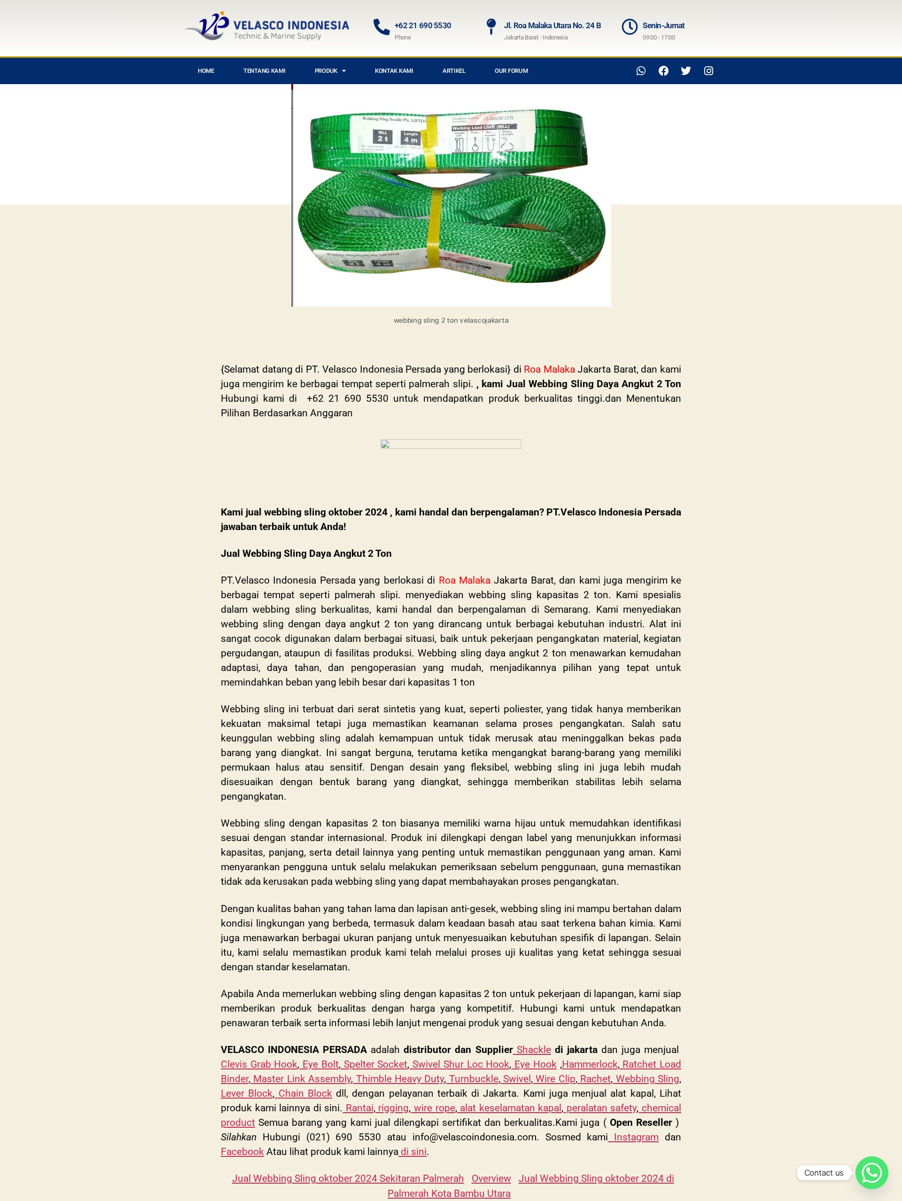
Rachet (594, 1078)
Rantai (357, 1108)
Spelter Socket (374, 1064)
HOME (206, 70)
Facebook (242, 1151)
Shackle (532, 1049)
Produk (326, 70)
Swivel (515, 1078)
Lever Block (246, 1093)
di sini (412, 1151)
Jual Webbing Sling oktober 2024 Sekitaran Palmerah (348, 1178)
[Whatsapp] (641, 71)
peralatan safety (600, 1108)
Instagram (633, 1137)
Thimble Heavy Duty (398, 1078)
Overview (491, 1178)
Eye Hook (533, 1064)
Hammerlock (590, 1064)
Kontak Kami (394, 70)
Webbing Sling (646, 1078)
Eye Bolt (318, 1064)
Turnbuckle (472, 1078)
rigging (392, 1108)
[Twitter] (686, 71)
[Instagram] (708, 71)
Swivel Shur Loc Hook (459, 1064)
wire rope (433, 1108)
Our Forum (511, 70)
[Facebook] (663, 71)
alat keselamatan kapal (509, 1108)
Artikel (454, 70)
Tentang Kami (264, 70)
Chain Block (303, 1093)
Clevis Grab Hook (259, 1064)
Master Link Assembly (300, 1078)
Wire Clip (554, 1078)
